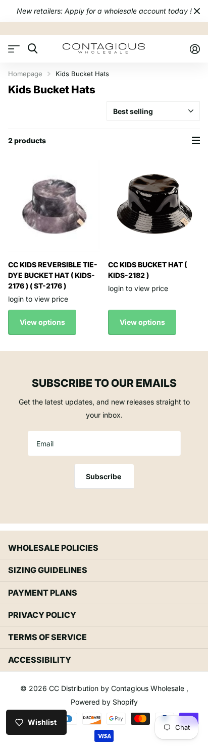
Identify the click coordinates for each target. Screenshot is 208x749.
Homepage (25, 74)
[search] (32, 48)
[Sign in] (194, 49)
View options (42, 322)
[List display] (196, 140)
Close (197, 11)
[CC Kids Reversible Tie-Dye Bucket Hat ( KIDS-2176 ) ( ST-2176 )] (54, 206)
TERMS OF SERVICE (47, 637)
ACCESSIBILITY (39, 660)
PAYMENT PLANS (42, 593)
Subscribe (104, 476)
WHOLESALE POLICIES (53, 548)
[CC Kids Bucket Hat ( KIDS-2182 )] (154, 206)
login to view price (38, 299)
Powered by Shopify (104, 702)
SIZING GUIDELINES (47, 570)
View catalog (14, 48)
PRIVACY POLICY (42, 615)
